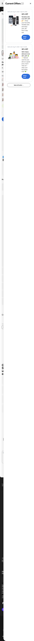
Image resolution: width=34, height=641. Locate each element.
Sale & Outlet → (19, 85)
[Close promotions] (30, 3)
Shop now (24, 37)
